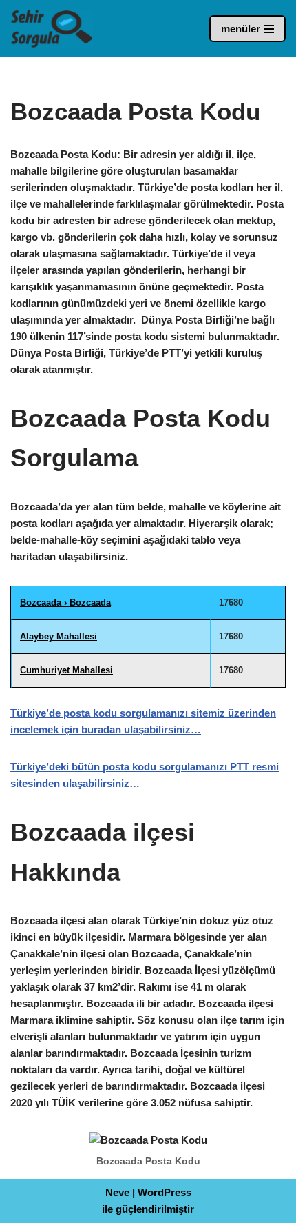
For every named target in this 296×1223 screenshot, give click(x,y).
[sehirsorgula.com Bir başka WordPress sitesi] (51, 29)
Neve (117, 1192)
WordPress (164, 1192)
